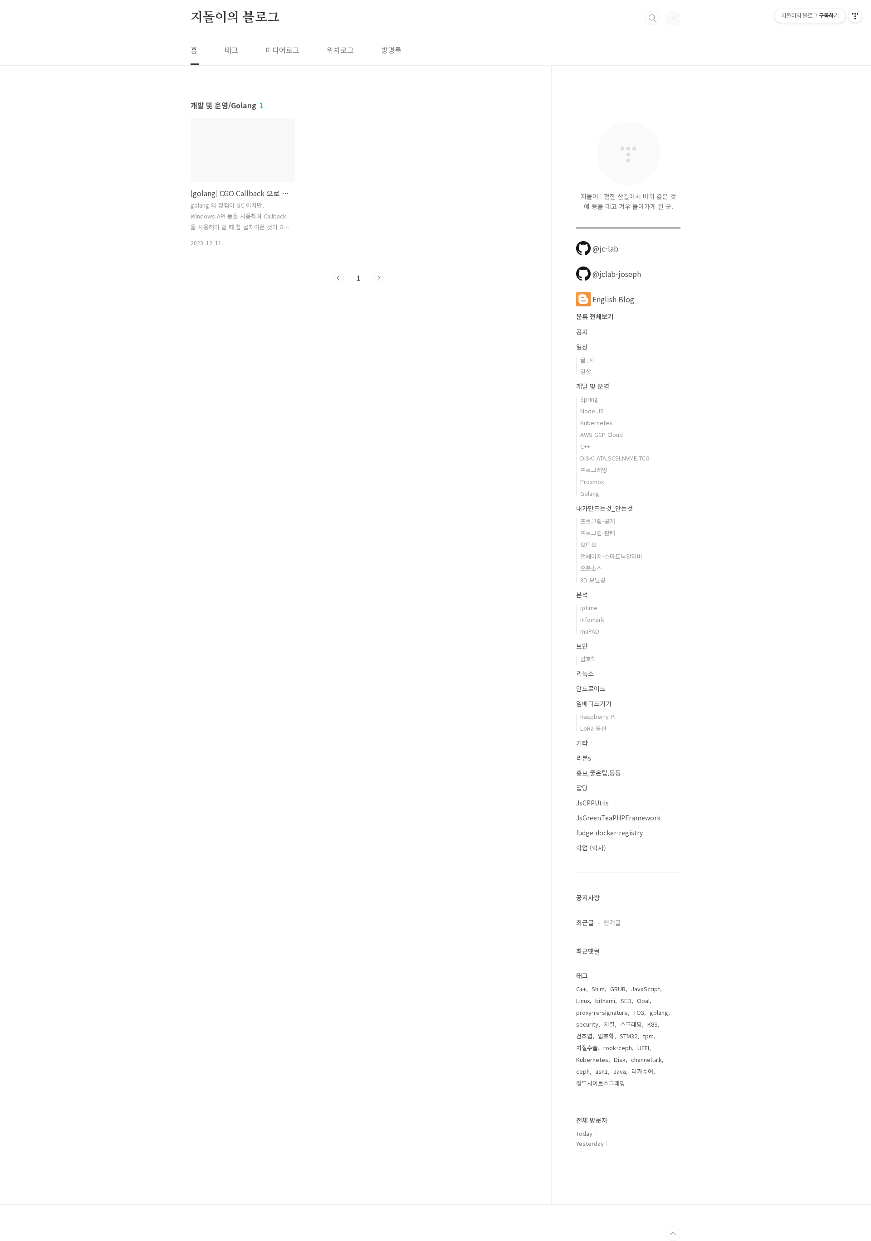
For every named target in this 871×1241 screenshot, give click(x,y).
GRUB (618, 988)
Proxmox (592, 481)
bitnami (605, 1000)
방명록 (391, 49)
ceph (583, 1071)
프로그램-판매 (597, 532)
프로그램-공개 (597, 521)
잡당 (582, 787)
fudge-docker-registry (609, 832)
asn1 (601, 1071)
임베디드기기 (594, 703)
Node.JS (592, 411)
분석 (582, 594)
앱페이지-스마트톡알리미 (611, 556)
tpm (648, 1036)
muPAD (589, 631)
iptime (588, 607)
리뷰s (583, 757)
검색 (652, 18)
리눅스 (585, 673)
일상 (582, 346)
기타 (582, 742)
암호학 (588, 658)
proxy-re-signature (602, 1012)
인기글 (612, 922)
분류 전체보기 (594, 316)
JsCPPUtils (592, 802)
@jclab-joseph (616, 273)
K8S (652, 1024)
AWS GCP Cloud (601, 434)
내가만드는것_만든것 (604, 508)
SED (626, 1000)
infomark (592, 619)
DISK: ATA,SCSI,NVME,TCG (615, 458)
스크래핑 (631, 1024)
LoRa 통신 (593, 728)
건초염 (584, 1036)
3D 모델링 (593, 580)
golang (659, 1012)
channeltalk (646, 1059)
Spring (589, 399)
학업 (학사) (591, 847)
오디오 (588, 544)
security (587, 1024)
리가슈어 (642, 1071)
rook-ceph (617, 1047)
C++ (585, 446)
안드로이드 (591, 688)
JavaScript (645, 988)
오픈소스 (591, 568)
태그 (231, 49)
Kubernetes (596, 422)
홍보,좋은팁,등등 (598, 772)
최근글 (585, 922)
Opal (643, 1000)
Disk (620, 1059)
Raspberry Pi (598, 716)
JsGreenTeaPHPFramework (618, 817)
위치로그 (340, 49)
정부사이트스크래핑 (600, 1083)
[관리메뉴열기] (855, 16)
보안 (582, 645)
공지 (582, 331)
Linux (583, 1000)
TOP (673, 1233)
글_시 (587, 359)
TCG (638, 1012)
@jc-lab (605, 248)
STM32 (628, 1036)
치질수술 (587, 1047)
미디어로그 (282, 49)
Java (619, 1071)
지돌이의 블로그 (235, 17)
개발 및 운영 (592, 386)
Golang (589, 493)
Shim (598, 988)
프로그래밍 (593, 469)
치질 (609, 1024)
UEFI (643, 1047)
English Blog (613, 299)
